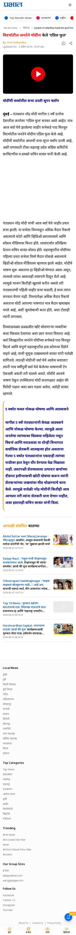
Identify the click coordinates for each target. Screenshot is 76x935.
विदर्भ (5, 748)
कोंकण (6, 753)
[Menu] (70, 5)
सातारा (6, 713)
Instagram (9, 905)
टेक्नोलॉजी (8, 808)
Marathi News (10, 28)
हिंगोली (6, 718)
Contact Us (37, 923)
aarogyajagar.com (13, 880)
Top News (8, 769)
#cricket (7, 854)
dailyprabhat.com (13, 875)
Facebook (8, 895)
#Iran (6, 844)
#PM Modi (9, 834)
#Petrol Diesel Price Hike (17, 849)
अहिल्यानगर (8, 699)
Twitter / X (9, 900)
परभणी (6, 709)
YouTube (8, 910)
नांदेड (5, 694)
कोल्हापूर (7, 704)
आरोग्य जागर (9, 794)
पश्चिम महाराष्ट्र (10, 738)
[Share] (70, 43)
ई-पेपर (6, 870)
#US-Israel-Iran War (14, 839)
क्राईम (5, 803)
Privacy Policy (54, 923)
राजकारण (7, 789)
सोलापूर (6, 723)
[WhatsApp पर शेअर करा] (63, 43)
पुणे (4, 679)
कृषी (5, 799)
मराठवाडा (7, 743)
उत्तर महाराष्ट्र (9, 733)
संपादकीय (7, 774)
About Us (23, 923)
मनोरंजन (7, 818)
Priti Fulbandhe (16, 42)
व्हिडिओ (26, 28)
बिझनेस (6, 813)
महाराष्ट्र (6, 784)
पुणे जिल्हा (8, 689)
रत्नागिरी (7, 728)
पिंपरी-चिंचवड (9, 684)
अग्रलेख (6, 779)
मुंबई (5, 674)
